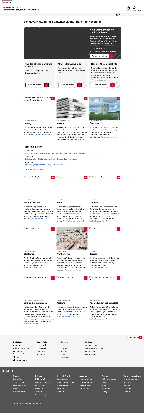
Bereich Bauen (90, 351)
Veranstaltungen (85, 385)
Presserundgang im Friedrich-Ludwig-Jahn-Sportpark (44, 165)
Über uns (64, 348)
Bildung (104, 392)
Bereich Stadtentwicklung (94, 348)
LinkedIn (40, 351)
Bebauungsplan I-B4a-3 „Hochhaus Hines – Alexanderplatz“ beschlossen (51, 159)
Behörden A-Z (40, 379)
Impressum (17, 345)
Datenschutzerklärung (21, 348)
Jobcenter (38, 392)
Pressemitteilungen (86, 379)
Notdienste (17, 388)
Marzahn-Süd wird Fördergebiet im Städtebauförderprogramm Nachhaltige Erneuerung (55, 153)
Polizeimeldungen (85, 382)
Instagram (40, 348)
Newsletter (64, 358)
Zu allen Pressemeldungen (33, 169)
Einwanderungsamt (42, 395)
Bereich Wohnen (90, 355)
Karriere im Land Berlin (65, 382)
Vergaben (60, 392)
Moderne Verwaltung (109, 379)
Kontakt (63, 351)
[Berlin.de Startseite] (7, 2)
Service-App (17, 379)
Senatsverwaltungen (42, 382)
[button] (118, 15)
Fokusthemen (84, 388)
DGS (17, 357)
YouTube (40, 355)
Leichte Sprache (21, 360)
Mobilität (104, 382)
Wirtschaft (127, 385)
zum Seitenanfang (132, 337)
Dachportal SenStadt (92, 345)
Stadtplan (127, 392)
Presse (63, 345)
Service (63, 355)
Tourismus (127, 382)
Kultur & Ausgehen (130, 379)
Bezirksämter (40, 385)
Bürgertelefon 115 (19, 385)
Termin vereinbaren (20, 382)
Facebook (40, 345)
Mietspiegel (106, 388)
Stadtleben (127, 388)
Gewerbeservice (19, 392)
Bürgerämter (39, 388)
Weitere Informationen (99, 56)
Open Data (61, 388)
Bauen (104, 385)
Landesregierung (63, 379)
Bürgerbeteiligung (63, 385)
